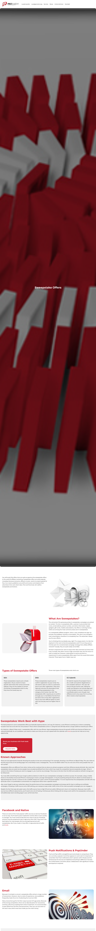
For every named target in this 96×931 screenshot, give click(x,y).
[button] (26, 4)
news (69, 731)
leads (6, 825)
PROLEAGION (11, 743)
